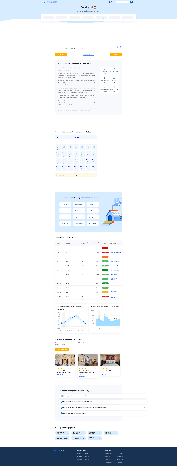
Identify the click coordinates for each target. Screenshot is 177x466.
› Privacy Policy (120, 459)
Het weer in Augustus (92, 432)
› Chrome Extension (109, 453)
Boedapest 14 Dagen (60, 432)
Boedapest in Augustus (114, 279)
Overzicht (48, 18)
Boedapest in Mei (115, 265)
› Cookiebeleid (120, 462)
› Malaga (87, 456)
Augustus (75, 18)
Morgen (127, 18)
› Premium (107, 456)
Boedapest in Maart (115, 256)
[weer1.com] (50, 2)
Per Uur (114, 18)
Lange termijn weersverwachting (77, 432)
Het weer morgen (77, 438)
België (78, 2)
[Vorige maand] (57, 137)
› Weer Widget (108, 462)
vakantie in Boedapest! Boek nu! (82, 110)
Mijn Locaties (91, 2)
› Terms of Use (120, 456)
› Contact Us (119, 453)
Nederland (72, 2)
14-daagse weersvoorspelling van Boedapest (83, 102)
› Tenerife (79, 459)
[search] (131, 2)
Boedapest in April (115, 261)
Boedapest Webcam (62, 438)
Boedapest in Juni (115, 270)
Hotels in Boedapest (62, 349)
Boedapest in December (114, 296)
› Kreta (86, 453)
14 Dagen (62, 18)
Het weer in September (108, 432)
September (88, 18)
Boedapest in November (114, 292)
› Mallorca (87, 459)
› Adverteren (108, 459)
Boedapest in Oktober (116, 287)
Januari (61, 54)
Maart (115, 54)
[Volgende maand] (95, 137)
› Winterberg (80, 456)
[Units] (110, 2)
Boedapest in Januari (115, 248)
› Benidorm (79, 453)
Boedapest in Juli (114, 274)
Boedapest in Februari (116, 252)
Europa (84, 2)
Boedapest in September (114, 283)
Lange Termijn (101, 18)
